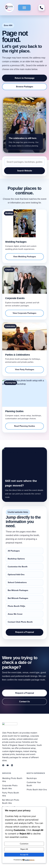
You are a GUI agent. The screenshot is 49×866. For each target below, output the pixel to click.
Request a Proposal (24, 632)
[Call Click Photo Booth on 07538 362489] (41, 7)
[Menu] (24, 7)
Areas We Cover (15, 614)
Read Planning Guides (24, 426)
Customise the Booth (17, 566)
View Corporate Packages (24, 313)
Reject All (24, 849)
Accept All (24, 855)
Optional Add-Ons (16, 574)
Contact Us (24, 701)
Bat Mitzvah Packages (18, 598)
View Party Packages (24, 369)
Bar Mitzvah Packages (18, 590)
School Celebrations (17, 582)
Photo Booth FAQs (16, 606)
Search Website (24, 170)
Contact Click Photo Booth (20, 622)
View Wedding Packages (24, 257)
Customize (24, 844)
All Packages (14, 551)
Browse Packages (24, 86)
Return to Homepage (24, 78)
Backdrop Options (16, 559)
